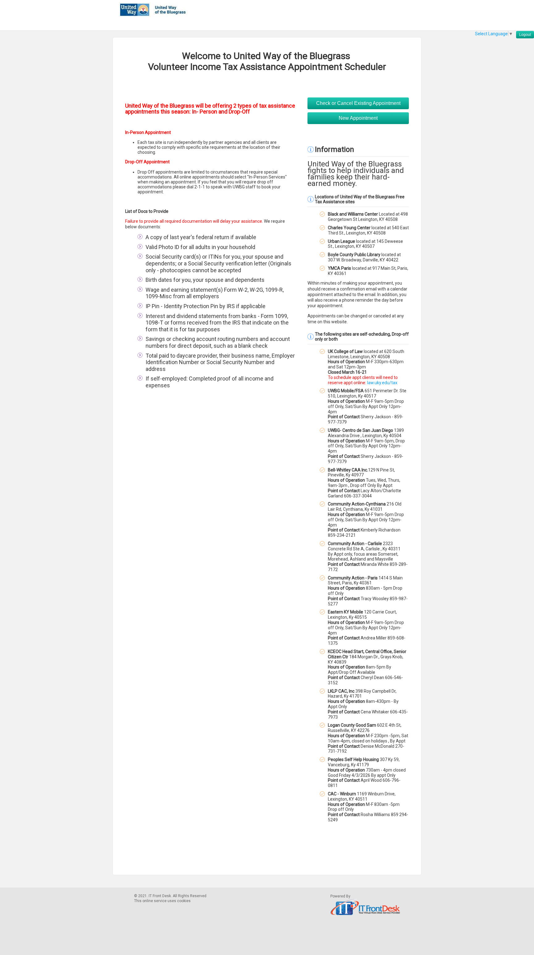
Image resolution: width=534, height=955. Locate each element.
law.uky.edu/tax (382, 382)
